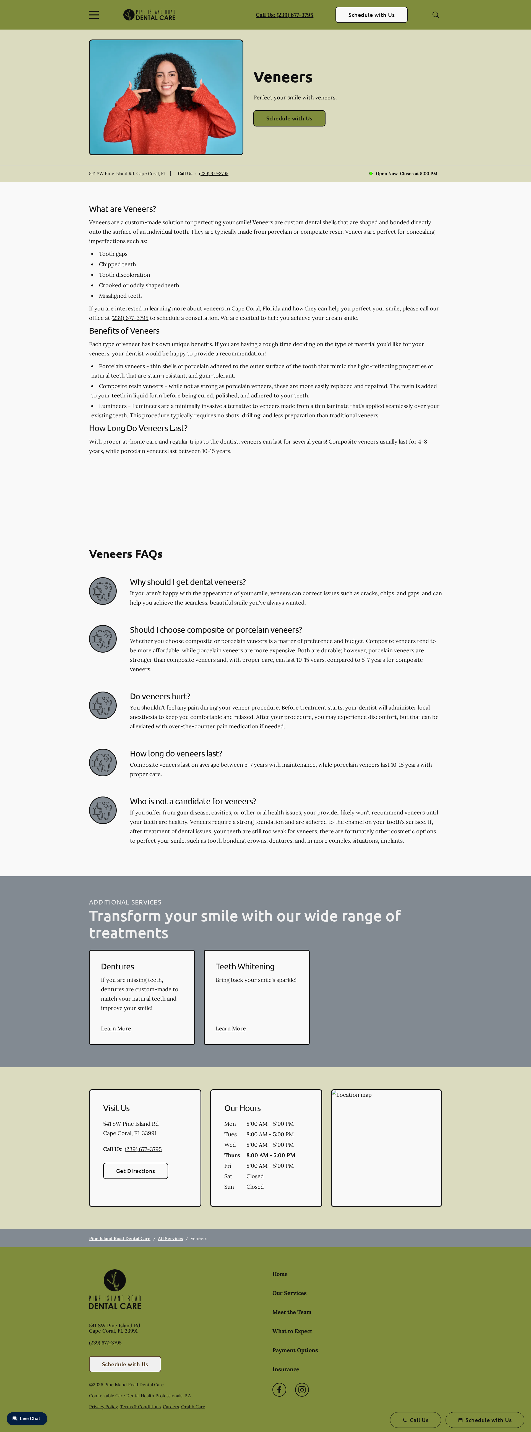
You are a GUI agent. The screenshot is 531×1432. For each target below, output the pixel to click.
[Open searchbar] (436, 15)
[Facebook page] (279, 1390)
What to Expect (292, 1331)
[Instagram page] (302, 1390)
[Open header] (95, 15)
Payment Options (295, 1350)
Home (280, 1273)
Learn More (116, 1028)
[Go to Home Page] (149, 14)
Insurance (285, 1369)
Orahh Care (193, 1406)
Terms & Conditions (140, 1406)
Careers (171, 1406)
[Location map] (386, 1148)
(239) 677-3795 (213, 173)
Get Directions (135, 1170)
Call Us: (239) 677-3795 (284, 14)
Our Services (289, 1292)
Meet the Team (291, 1312)
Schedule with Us (371, 14)
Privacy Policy (103, 1406)
